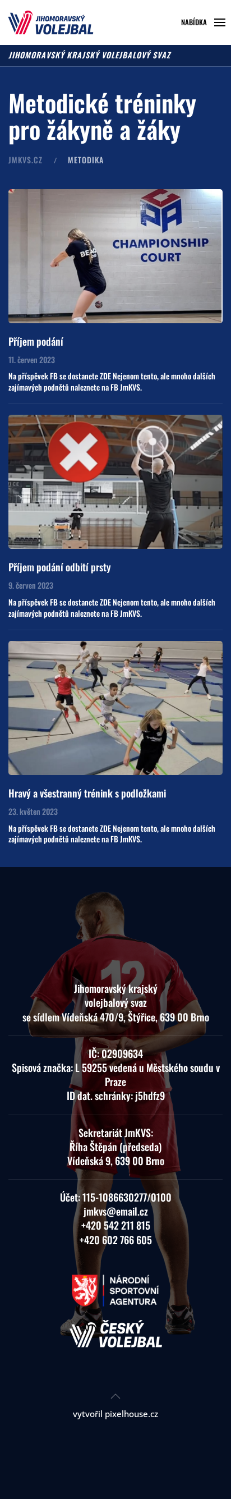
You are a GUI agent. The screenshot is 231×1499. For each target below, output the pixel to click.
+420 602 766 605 (116, 1239)
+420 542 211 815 (115, 1225)
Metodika (86, 160)
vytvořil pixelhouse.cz (115, 1413)
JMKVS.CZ (25, 160)
